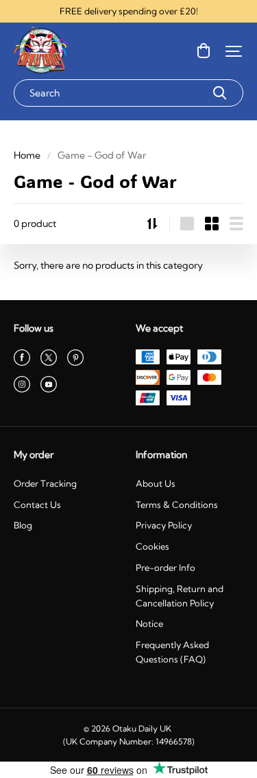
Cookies (152, 546)
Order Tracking (45, 483)
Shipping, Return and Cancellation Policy (179, 595)
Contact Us (37, 504)
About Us (155, 483)
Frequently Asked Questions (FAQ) (172, 652)
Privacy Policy (164, 525)
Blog (23, 525)
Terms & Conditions (177, 504)
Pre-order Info (165, 567)
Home (27, 155)
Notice (149, 623)
